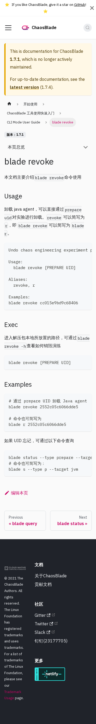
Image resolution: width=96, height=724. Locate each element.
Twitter (41, 623)
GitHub (79, 4)
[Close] (92, 8)
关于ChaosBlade (51, 575)
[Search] (87, 28)
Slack (40, 632)
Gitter (40, 615)
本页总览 (16, 147)
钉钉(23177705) (51, 640)
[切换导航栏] (8, 28)
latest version (24, 87)
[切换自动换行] (75, 249)
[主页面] (9, 104)
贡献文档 (43, 584)
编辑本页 (19, 492)
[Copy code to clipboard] (85, 249)
